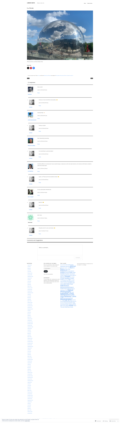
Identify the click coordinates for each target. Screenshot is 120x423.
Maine (67, 285)
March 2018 (29, 300)
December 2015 (30, 341)
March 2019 (29, 286)
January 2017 (30, 320)
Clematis (67, 272)
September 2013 (30, 380)
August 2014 (30, 362)
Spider (71, 302)
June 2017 (29, 312)
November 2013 (30, 377)
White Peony (62, 305)
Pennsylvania (66, 298)
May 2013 (29, 387)
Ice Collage (72, 279)
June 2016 (29, 331)
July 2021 (29, 266)
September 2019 (30, 276)
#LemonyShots (62, 264)
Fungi (64, 279)
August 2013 (30, 382)
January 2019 (30, 289)
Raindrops (68, 301)
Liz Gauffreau (30, 171)
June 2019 (29, 281)
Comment (78, 257)
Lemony (39, 75)
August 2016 (30, 328)
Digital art (74, 275)
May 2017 (29, 313)
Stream (67, 304)
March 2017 (29, 317)
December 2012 (30, 395)
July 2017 (29, 310)
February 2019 (30, 287)
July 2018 (29, 294)
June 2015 (29, 351)
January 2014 (30, 374)
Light (73, 282)
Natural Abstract (68, 288)
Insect (61, 281)
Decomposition (69, 275)
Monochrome (64, 287)
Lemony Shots (31, 2)
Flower (67, 277)
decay (65, 275)
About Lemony (89, 3)
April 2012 (29, 408)
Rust (63, 302)
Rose (61, 302)
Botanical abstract (70, 271)
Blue (65, 269)
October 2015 (30, 344)
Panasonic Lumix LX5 (68, 297)
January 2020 (30, 274)
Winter (71, 305)
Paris (69, 75)
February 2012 (30, 411)
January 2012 (30, 413)
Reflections (49, 75)
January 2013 (30, 393)
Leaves (70, 282)
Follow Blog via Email (50, 263)
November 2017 (30, 305)
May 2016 (29, 333)
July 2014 (29, 364)
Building (45, 75)
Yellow (75, 305)
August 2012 (30, 401)
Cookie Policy (27, 420)
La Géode (68, 75)
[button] (60, 35)
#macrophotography (70, 264)
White (74, 304)
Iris (73, 281)
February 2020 (30, 273)
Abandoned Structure (65, 266)
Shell (69, 302)
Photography (66, 299)
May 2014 (29, 367)
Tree (70, 304)
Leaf (68, 282)
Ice (69, 280)
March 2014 (29, 370)
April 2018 (29, 299)
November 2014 (30, 359)
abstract (73, 266)
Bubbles (62, 272)
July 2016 (29, 330)
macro (62, 285)
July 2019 (29, 279)
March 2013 (29, 390)
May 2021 (29, 268)
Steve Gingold (30, 196)
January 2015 (30, 357)
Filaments (62, 276)
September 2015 (30, 346)
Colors (74, 272)
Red (71, 301)
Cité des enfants (57, 75)
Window (67, 305)
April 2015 (29, 354)
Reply (38, 92)
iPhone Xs (65, 75)
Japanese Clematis (63, 282)
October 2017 (30, 307)
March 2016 (29, 336)
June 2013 (29, 385)
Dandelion (62, 273)
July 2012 (29, 403)
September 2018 (30, 292)
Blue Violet (68, 269)
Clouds (47, 75)
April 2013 (29, 388)
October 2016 (30, 325)
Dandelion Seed (68, 273)
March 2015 (29, 356)
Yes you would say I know (66, 307)
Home (85, 3)
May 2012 (29, 406)
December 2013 (30, 375)
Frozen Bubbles (65, 278)
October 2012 (30, 398)
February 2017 (30, 318)
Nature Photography (66, 291)
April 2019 (29, 284)
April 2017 (29, 315)
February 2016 (30, 338)
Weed (72, 304)
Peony (71, 298)
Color (70, 272)
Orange (72, 292)
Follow (46, 271)
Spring (63, 304)
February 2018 (30, 302)
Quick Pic (72, 75)
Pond (64, 301)
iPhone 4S (65, 281)
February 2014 (30, 372)
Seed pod (66, 302)
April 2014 (29, 369)
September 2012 (30, 400)
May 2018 (29, 297)
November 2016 (30, 323)
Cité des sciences (62, 75)
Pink (73, 299)
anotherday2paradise (32, 119)
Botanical (63, 271)
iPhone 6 (71, 281)
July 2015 (29, 349)
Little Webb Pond (68, 284)
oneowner (30, 94)
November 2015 (30, 343)
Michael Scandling (31, 145)
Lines (61, 284)
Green (67, 279)
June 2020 (29, 271)
